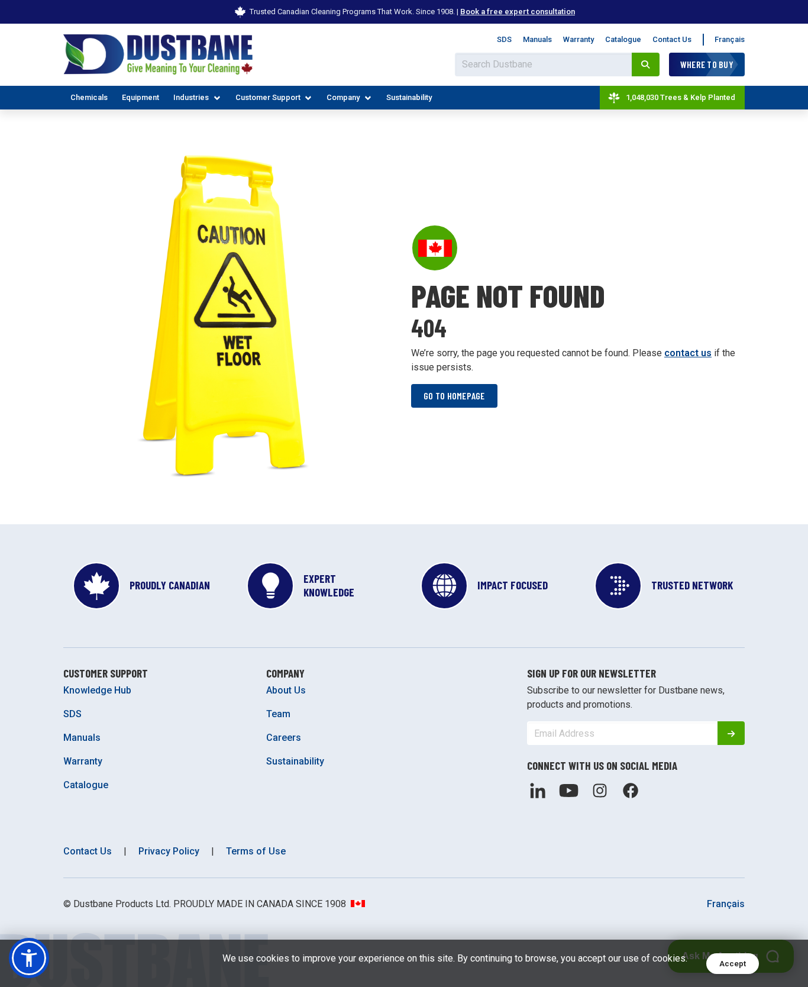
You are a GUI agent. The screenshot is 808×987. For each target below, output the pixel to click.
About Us (286, 690)
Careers (283, 737)
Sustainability (409, 97)
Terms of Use (256, 851)
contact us (688, 353)
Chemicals (89, 97)
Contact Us (671, 39)
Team (278, 714)
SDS (504, 39)
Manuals (537, 39)
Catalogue (623, 39)
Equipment (140, 97)
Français (730, 39)
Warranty (578, 39)
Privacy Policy (168, 851)
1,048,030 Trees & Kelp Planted (680, 97)
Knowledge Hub (97, 690)
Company (343, 97)
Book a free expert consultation (517, 11)
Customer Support (267, 97)
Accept (732, 963)
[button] (29, 958)
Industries (191, 97)
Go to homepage (454, 395)
